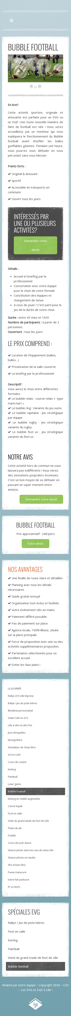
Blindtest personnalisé (20, 710)
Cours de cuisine (17, 762)
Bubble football (16, 791)
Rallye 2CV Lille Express (21, 696)
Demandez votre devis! (35, 245)
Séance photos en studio (22, 857)
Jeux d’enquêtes (16, 732)
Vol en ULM (14, 754)
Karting (12, 769)
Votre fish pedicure (18, 879)
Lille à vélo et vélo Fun (20, 725)
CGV (66, 985)
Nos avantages (25, 569)
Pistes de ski (14, 828)
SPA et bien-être (17, 865)
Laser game (14, 784)
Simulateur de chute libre (22, 747)
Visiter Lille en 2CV (18, 718)
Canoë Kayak (15, 806)
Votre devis (35, 543)
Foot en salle (15, 813)
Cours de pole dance (19, 843)
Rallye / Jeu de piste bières (22, 703)
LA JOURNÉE (14, 688)
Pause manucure (17, 872)
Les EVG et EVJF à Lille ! (36, 990)
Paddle (12, 835)
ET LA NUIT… (15, 887)
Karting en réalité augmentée (24, 798)
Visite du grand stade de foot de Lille (28, 821)
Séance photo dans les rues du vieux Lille (30, 850)
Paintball (13, 776)
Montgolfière (15, 740)
